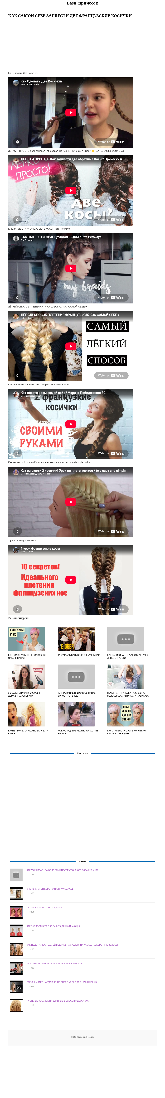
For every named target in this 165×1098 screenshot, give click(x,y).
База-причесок (82, 3)
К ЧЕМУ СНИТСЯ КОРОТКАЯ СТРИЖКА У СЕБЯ (51, 888)
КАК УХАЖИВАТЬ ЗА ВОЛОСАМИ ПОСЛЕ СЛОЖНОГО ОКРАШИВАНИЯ (62, 870)
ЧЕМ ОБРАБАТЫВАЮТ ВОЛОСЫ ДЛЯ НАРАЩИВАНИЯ (54, 963)
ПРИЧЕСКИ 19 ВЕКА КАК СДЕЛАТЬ (44, 907)
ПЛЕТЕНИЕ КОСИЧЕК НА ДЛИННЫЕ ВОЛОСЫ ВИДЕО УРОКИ (58, 1000)
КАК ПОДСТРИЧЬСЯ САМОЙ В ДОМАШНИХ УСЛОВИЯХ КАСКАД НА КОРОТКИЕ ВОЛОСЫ (72, 944)
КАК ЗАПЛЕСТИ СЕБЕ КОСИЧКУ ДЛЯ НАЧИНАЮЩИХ (54, 926)
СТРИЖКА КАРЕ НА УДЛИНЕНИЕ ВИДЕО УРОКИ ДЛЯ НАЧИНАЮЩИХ (62, 982)
